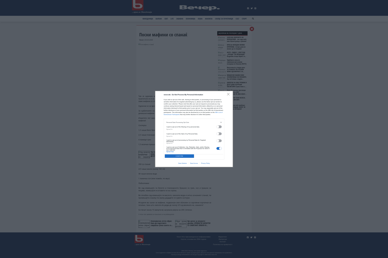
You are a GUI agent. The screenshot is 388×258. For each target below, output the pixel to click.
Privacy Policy (205, 163)
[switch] (219, 126)
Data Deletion (182, 163)
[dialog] (194, 129)
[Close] (229, 95)
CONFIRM (179, 156)
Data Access (194, 163)
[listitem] (194, 122)
